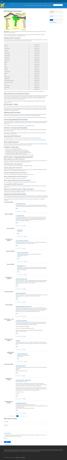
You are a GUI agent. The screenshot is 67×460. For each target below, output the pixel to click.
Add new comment (8, 444)
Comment (6, 425)
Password (51, 16)
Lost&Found (30, 5)
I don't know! (20, 230)
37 (19, 416)
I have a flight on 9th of (20, 365)
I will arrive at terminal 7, (21, 293)
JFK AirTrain (28, 114)
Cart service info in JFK (20, 203)
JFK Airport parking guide (21, 117)
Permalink (24, 211)
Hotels (34, 5)
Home (26, 5)
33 (11, 416)
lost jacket (18, 340)
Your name (6, 421)
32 (9, 416)
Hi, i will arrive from (20, 215)
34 (13, 416)
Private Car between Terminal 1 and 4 (23, 306)
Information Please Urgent (21, 279)
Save (5, 441)
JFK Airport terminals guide (28, 100)
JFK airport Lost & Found (22, 353)
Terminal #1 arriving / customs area (23, 380)
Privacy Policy (18, 457)
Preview (9, 441)
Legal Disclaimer (22, 457)
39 (23, 416)
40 (25, 416)
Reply (17, 208)
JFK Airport (7, 3)
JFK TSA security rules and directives (39, 139)
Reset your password (53, 22)
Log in (2, 1)
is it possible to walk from (21, 403)
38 (21, 416)
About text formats (7, 433)
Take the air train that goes (22, 252)
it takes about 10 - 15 (21, 265)
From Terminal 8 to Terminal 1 (22, 240)
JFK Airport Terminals (39, 5)
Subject (5, 438)
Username (51, 12)
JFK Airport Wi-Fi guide (26, 185)
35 (15, 416)
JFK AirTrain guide (30, 125)
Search (64, 5)
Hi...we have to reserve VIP (21, 320)
